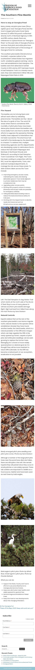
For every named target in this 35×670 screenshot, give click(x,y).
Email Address (7, 621)
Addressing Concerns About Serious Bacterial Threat (17, 662)
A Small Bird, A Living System (11, 660)
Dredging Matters (8, 664)
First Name (6, 627)
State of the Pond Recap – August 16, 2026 (14, 655)
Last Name (6, 633)
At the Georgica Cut (7, 606)
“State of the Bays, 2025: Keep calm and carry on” (16, 608)
